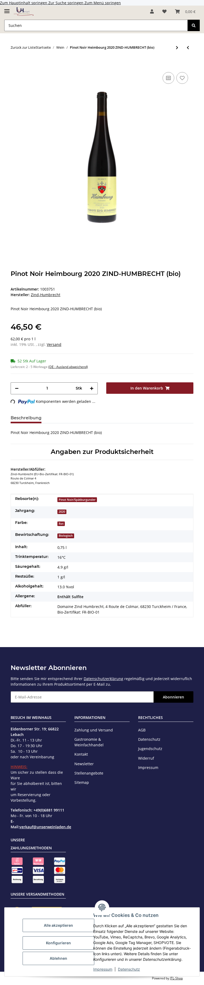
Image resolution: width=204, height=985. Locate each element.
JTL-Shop (176, 978)
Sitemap (81, 782)
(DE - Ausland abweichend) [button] (68, 367)
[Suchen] (194, 25)
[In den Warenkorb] (15, 63)
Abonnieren (173, 697)
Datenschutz (129, 969)
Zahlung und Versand (93, 729)
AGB (142, 729)
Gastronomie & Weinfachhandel (89, 742)
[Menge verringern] (17, 388)
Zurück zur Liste (23, 47)
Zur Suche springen (66, 2)
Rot (61, 523)
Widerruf (146, 758)
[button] (152, 11)
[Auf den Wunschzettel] (182, 78)
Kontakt (81, 754)
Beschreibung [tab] (26, 417)
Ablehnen (58, 958)
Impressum (102, 969)
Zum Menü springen (102, 2)
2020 (62, 512)
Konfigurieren (58, 943)
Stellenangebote (88, 773)
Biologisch (66, 535)
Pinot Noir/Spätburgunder (77, 500)
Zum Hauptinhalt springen (24, 2)
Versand (54, 344)
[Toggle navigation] (7, 9)
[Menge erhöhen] (91, 388)
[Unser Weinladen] (23, 12)
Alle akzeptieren (58, 925)
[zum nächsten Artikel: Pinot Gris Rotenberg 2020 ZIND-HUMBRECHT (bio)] (177, 47)
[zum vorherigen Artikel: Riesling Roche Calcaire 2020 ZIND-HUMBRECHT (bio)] (187, 47)
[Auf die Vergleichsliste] (168, 78)
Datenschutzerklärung (103, 678)
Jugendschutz (150, 748)
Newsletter (84, 763)
